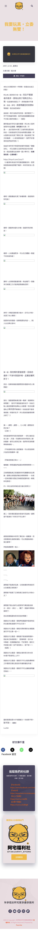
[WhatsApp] (21, 749)
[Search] (33, 6)
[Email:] (30, 749)
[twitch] (19, 911)
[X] (12, 749)
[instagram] (23, 911)
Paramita (19, 925)
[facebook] (10, 911)
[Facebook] (3, 749)
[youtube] (14, 911)
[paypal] (28, 911)
